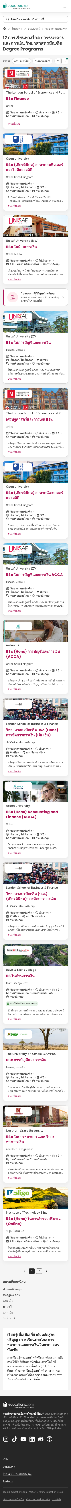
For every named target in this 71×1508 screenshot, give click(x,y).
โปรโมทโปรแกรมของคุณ (17, 1474)
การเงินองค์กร (42, 61)
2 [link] (39, 1271)
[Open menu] (65, 6)
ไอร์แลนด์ (9, 1318)
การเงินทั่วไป (21, 61)
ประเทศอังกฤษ (12, 1289)
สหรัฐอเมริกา (11, 1295)
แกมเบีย (8, 1312)
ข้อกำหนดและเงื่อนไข (13, 1499)
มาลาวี (7, 1307)
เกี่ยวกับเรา (9, 1466)
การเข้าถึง (56, 1499)
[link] (46, 1271)
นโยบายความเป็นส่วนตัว (38, 1499)
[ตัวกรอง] (65, 61)
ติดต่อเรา (8, 1481)
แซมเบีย (8, 1301)
